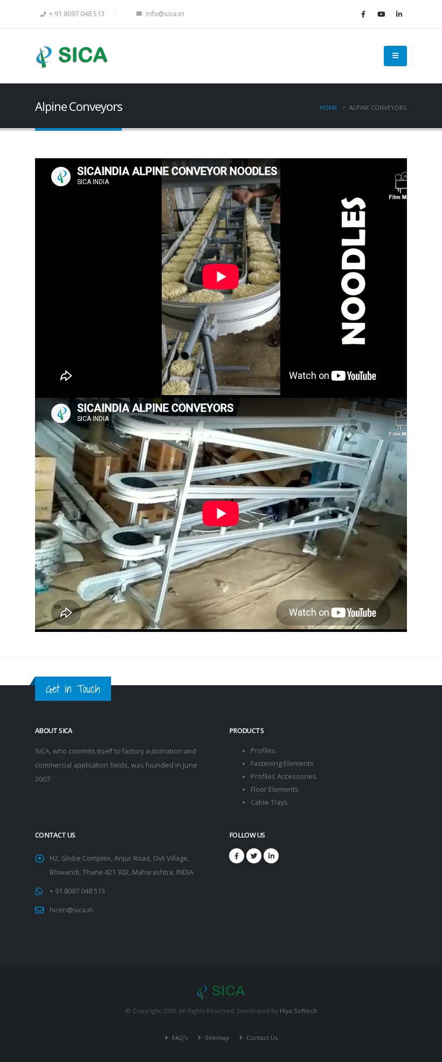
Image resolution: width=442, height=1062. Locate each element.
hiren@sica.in (71, 910)
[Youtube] (381, 14)
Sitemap (216, 1037)
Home (328, 107)
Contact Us (261, 1037)
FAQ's (179, 1037)
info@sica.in (164, 13)
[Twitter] (253, 855)
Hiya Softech (298, 1011)
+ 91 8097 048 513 (77, 891)
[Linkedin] (398, 14)
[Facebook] (363, 14)
